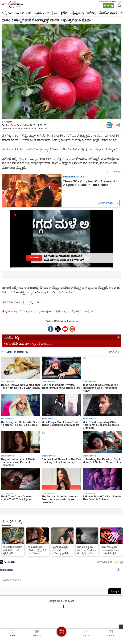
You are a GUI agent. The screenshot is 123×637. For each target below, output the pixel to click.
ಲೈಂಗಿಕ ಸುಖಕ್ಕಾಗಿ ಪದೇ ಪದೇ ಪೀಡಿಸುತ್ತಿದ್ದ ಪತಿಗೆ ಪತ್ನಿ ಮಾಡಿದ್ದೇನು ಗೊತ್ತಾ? (62, 550)
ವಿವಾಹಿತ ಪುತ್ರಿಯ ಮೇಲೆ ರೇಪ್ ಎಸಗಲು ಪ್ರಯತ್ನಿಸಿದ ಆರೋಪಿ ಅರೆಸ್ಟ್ (86, 550)
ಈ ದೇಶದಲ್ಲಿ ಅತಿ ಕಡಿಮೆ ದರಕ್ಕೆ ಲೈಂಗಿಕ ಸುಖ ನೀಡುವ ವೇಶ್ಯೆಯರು (37, 550)
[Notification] (119, 5)
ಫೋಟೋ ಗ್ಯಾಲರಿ (108, 12)
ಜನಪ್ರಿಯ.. (89, 311)
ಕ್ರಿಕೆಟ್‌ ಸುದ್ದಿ (61, 311)
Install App (108, 5)
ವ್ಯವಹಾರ (39, 12)
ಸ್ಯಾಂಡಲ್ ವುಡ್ (22, 12)
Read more (34, 257)
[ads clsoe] (121, 627)
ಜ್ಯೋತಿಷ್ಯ (75, 311)
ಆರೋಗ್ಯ (91, 12)
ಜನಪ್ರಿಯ (52, 12)
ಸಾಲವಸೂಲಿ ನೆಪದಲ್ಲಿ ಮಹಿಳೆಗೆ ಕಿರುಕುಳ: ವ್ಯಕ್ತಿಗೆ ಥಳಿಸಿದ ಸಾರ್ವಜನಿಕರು (12, 550)
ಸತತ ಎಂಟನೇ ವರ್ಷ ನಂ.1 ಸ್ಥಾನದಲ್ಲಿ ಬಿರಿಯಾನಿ (27, 343)
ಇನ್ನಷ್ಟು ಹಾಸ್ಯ (77, 12)
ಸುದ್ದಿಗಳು (6, 12)
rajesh (9, 121)
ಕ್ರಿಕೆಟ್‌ (64, 12)
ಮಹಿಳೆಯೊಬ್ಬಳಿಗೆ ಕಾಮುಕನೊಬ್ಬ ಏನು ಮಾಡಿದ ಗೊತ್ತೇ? (110, 550)
